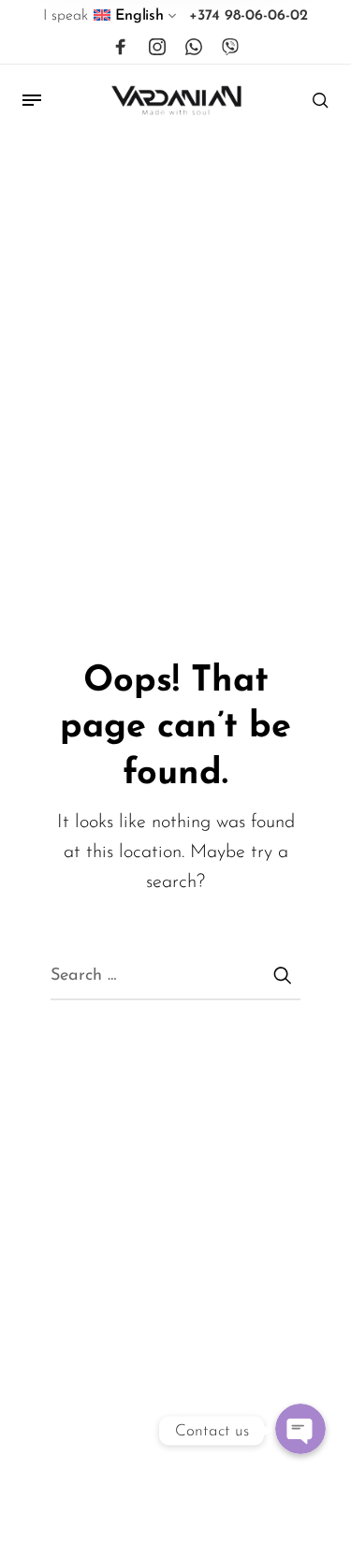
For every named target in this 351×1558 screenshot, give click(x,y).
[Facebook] (120, 47)
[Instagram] (157, 47)
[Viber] (230, 47)
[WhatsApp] (193, 47)
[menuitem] (136, 20)
